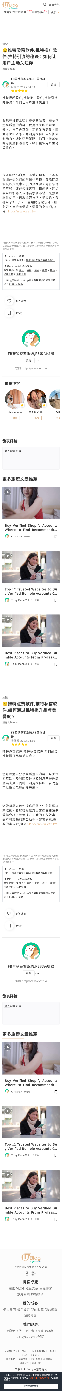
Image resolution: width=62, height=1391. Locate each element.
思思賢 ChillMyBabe (37, 412)
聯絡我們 (37, 1363)
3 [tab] (33, 23)
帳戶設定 (23, 1309)
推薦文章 (32, 1288)
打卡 (21, 270)
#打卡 (30, 1330)
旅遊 (5, 44)
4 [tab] (37, 23)
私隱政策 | (49, 1358)
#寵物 (11, 1330)
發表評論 (13, 451)
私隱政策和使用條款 (39, 1377)
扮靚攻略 (8, 274)
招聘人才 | (26, 1363)
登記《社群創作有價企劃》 (40, 260)
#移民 (40, 1336)
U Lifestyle (12, 1350)
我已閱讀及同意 (31, 1386)
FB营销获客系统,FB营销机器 (31, 353)
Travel (25, 1350)
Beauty (42, 1350)
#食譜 (40, 1330)
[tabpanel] (31, 20)
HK (34, 1350)
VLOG (20, 1288)
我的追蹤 (51, 1309)
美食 (36, 270)
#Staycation (26, 1336)
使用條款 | (37, 1358)
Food (52, 1350)
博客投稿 (37, 1294)
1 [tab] (24, 23)
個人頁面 (9, 1309)
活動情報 (21, 274)
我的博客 (30, 1315)
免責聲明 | (25, 1358)
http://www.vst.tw (21, 211)
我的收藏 (37, 1309)
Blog (26, 1354)
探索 (12, 1288)
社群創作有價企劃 (15, 12)
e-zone (35, 1354)
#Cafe (49, 1330)
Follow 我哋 (16, 284)
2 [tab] (28, 23)
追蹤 (53, 84)
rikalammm (15, 412)
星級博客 (45, 1288)
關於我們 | (12, 1358)
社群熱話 (38, 12)
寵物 (52, 270)
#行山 (21, 1330)
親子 (44, 270)
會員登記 (54, 5)
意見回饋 (23, 1294)
